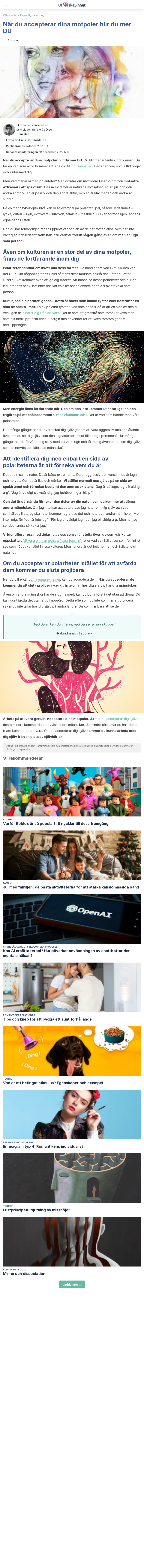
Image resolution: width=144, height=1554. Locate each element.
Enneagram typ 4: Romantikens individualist (43, 1146)
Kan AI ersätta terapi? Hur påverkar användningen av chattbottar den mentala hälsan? (66, 953)
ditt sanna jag (81, 166)
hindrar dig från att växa (41, 313)
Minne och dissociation (24, 1273)
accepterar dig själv (121, 719)
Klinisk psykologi (15, 1269)
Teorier (8, 1078)
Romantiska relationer (19, 1015)
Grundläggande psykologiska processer (31, 946)
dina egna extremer (45, 579)
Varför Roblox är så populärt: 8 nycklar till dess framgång (56, 823)
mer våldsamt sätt (71, 415)
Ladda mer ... (72, 1284)
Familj (7, 883)
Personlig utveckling (32, 15)
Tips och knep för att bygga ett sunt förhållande (47, 1019)
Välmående (9, 15)
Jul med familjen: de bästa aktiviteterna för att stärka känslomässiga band (71, 887)
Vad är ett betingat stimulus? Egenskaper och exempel (53, 1083)
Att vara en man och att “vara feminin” (52, 540)
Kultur (7, 819)
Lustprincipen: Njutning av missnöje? (36, 1210)
